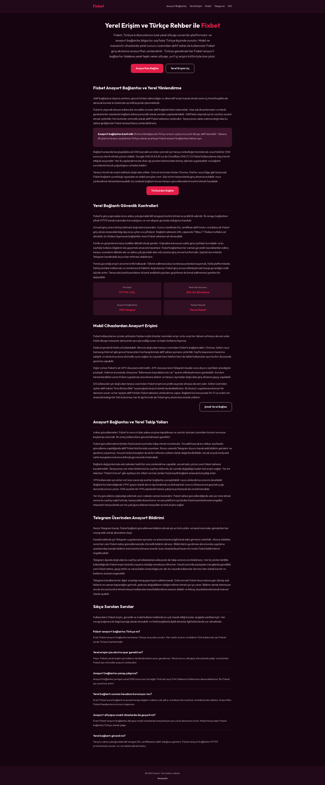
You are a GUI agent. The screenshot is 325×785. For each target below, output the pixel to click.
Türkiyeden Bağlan (162, 190)
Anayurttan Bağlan (147, 68)
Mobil (208, 6)
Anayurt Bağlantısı (176, 6)
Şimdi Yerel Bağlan (215, 406)
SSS (230, 6)
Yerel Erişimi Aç (180, 68)
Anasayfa (162, 778)
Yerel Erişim (196, 6)
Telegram (219, 6)
